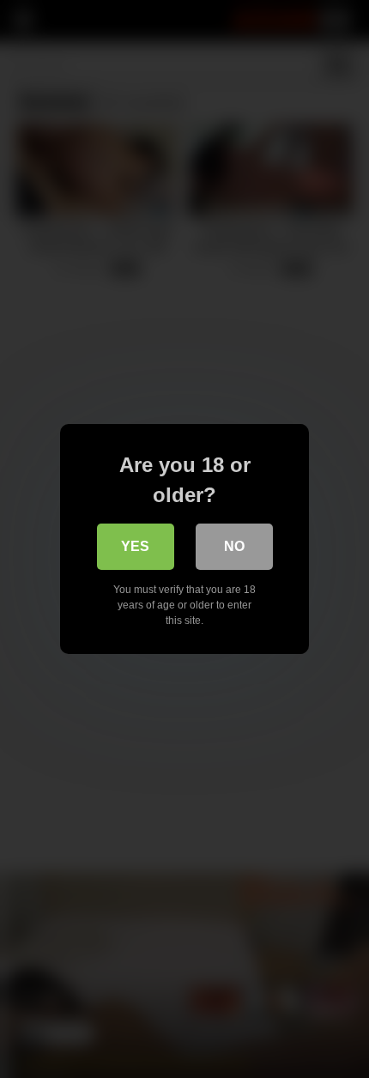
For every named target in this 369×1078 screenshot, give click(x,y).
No (234, 546)
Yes (135, 546)
